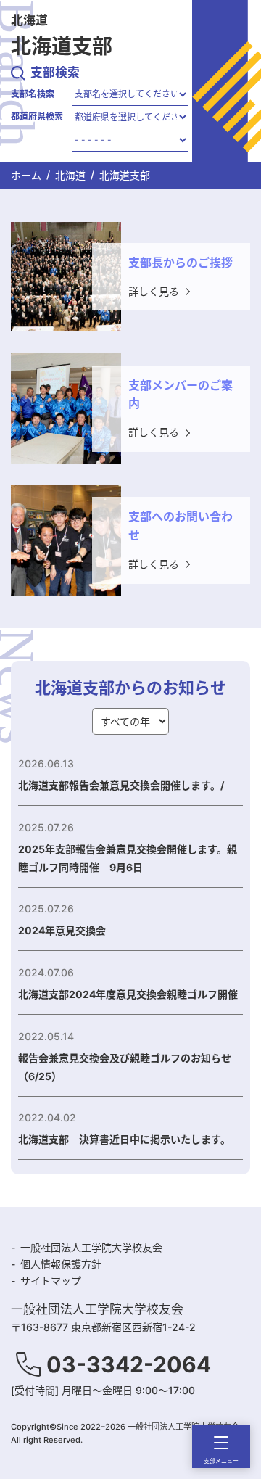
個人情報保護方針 (61, 1264)
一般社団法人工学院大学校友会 (91, 1247)
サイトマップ (50, 1280)
